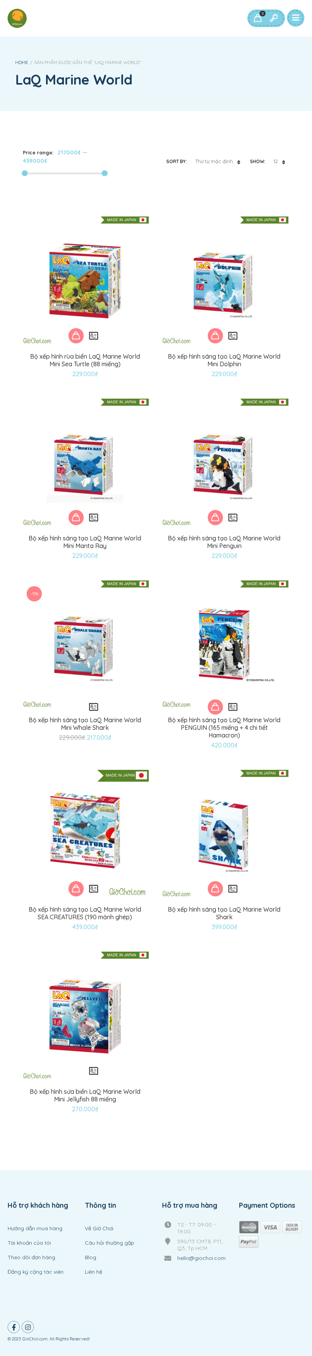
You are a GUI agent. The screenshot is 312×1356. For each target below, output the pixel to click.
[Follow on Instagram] (28, 1327)
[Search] (273, 18)
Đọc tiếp (76, 707)
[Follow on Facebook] (14, 1327)
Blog (90, 1257)
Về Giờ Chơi (99, 1228)
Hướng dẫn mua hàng (35, 1228)
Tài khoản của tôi (29, 1242)
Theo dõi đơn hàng (31, 1257)
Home (21, 62)
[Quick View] (93, 335)
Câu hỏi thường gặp (109, 1242)
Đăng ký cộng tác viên (36, 1271)
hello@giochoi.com (201, 1258)
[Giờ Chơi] (17, 18)
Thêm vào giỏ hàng (76, 335)
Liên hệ (93, 1271)
